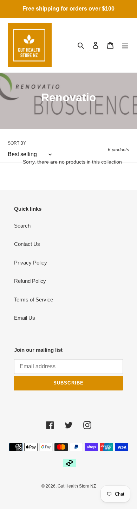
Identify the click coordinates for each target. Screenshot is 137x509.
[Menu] (125, 45)
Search (22, 226)
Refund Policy (30, 281)
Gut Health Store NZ (77, 486)
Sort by (17, 143)
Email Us (24, 318)
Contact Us (27, 244)
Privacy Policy (30, 263)
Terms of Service (33, 300)
